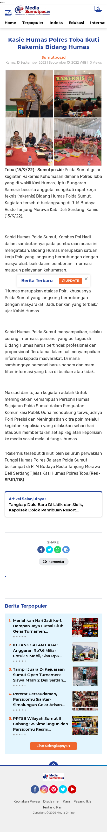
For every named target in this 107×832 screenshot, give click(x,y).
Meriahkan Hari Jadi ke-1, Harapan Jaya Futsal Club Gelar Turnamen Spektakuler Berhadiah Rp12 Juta (38, 626)
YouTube (75, 795)
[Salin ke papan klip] (66, 549)
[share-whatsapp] (57, 549)
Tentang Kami (53, 807)
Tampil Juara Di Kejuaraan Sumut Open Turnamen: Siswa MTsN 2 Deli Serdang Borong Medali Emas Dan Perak (39, 675)
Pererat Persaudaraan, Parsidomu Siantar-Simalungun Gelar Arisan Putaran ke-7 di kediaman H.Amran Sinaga (38, 699)
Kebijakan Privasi (27, 801)
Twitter (65, 795)
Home (10, 22)
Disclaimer (51, 801)
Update (72, 281)
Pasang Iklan (83, 801)
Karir (66, 801)
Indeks (56, 22)
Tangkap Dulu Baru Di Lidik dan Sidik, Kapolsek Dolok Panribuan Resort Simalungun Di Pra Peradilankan (46, 507)
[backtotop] (53, 766)
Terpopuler (32, 22)
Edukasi (76, 22)
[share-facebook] (41, 549)
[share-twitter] (49, 549)
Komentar (56, 562)
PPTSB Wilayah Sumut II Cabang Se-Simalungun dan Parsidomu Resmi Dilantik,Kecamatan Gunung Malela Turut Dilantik (40, 724)
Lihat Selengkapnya (52, 746)
